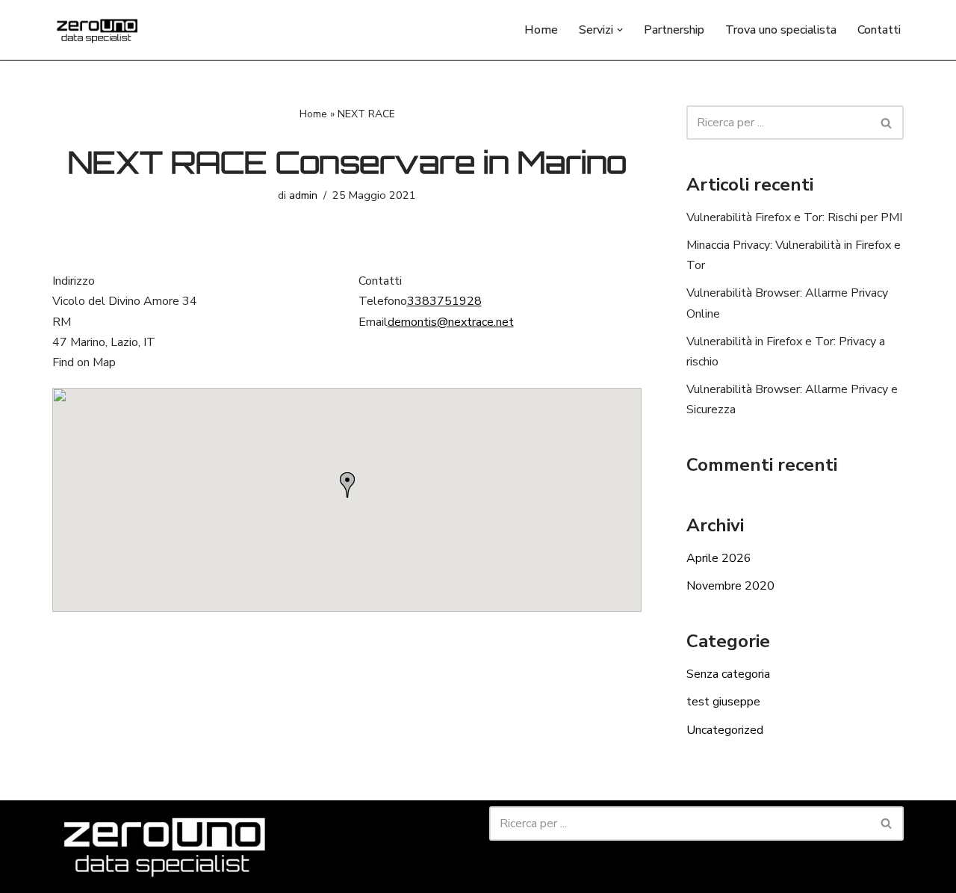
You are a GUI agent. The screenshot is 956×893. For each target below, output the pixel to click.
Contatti (879, 30)
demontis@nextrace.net (451, 322)
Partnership (674, 30)
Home (541, 30)
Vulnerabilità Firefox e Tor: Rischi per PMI (794, 217)
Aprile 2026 (718, 558)
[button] (620, 30)
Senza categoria (728, 674)
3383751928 (444, 301)
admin (303, 195)
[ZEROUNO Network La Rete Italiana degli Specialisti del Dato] (97, 29)
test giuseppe (723, 701)
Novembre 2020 (730, 586)
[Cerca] (887, 122)
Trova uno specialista (780, 30)
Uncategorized (724, 730)
